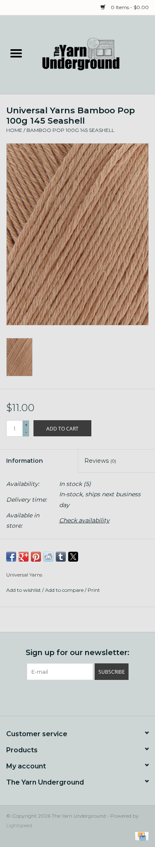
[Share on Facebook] (11, 557)
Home (14, 130)
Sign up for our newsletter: (77, 652)
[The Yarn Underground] (94, 54)
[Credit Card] (140, 836)
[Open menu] (16, 53)
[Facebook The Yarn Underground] (62, 696)
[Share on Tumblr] (61, 557)
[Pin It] (36, 557)
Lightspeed (19, 825)
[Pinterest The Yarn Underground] (77, 696)
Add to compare (65, 590)
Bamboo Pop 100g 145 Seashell (70, 130)
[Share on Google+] (24, 557)
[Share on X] (73, 557)
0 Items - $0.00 (129, 7)
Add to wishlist (24, 590)
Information (24, 460)
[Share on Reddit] (48, 557)
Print (94, 590)
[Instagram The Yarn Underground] (92, 696)
